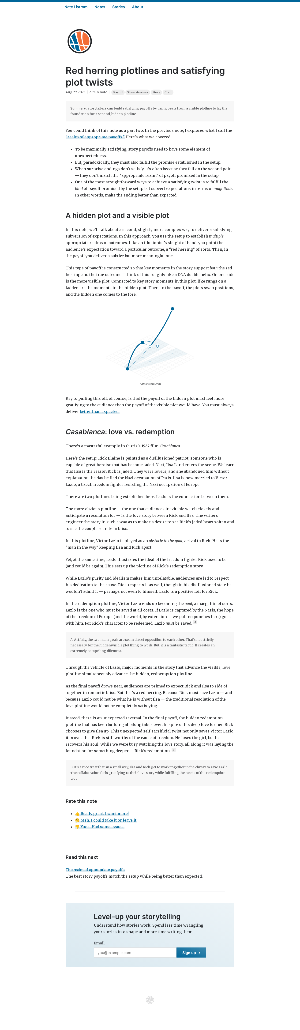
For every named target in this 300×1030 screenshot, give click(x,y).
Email (99, 943)
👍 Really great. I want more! (102, 813)
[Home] (80, 41)
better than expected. (100, 411)
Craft (168, 92)
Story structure (137, 92)
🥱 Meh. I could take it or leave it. (106, 820)
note (103, 92)
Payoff (118, 92)
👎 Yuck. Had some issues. (99, 826)
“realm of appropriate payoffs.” (95, 137)
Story (156, 92)
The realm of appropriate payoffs (95, 869)
